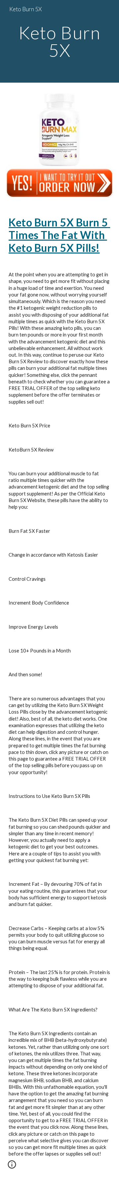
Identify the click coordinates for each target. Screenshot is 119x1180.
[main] (59, 41)
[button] (12, 1167)
